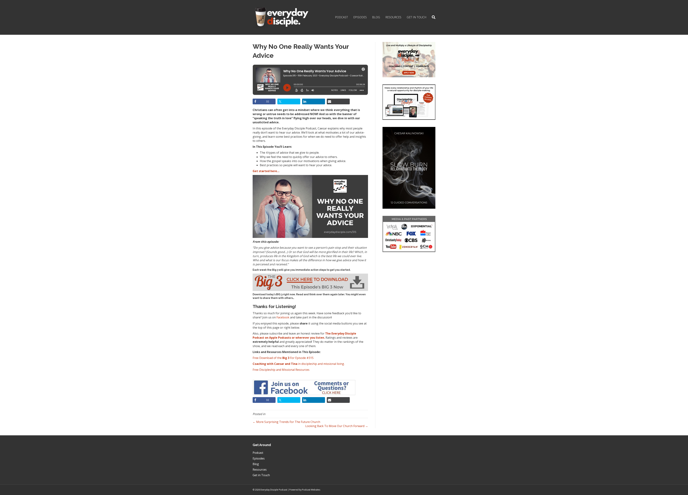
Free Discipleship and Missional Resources (281, 370)
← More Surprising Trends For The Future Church (286, 422)
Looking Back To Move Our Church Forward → (336, 426)
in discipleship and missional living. (299, 364)
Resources (393, 17)
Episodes (360, 17)
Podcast (341, 17)
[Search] (432, 17)
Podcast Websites (311, 489)
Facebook (282, 317)
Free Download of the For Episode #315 (283, 358)
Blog (376, 17)
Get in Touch (416, 17)
